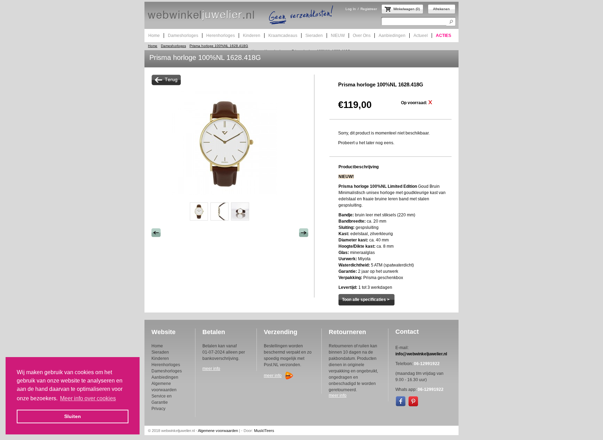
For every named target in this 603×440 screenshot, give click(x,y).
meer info (211, 368)
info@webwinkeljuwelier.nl (421, 354)
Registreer (368, 9)
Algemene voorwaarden (218, 431)
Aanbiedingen (164, 377)
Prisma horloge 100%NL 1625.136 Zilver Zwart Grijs (156, 232)
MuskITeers (264, 431)
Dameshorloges (173, 46)
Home (152, 46)
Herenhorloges (165, 364)
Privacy (158, 408)
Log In (350, 9)
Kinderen (160, 358)
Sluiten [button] (72, 416)
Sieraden (160, 352)
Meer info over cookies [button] (88, 398)
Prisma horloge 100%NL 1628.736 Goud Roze (303, 232)
